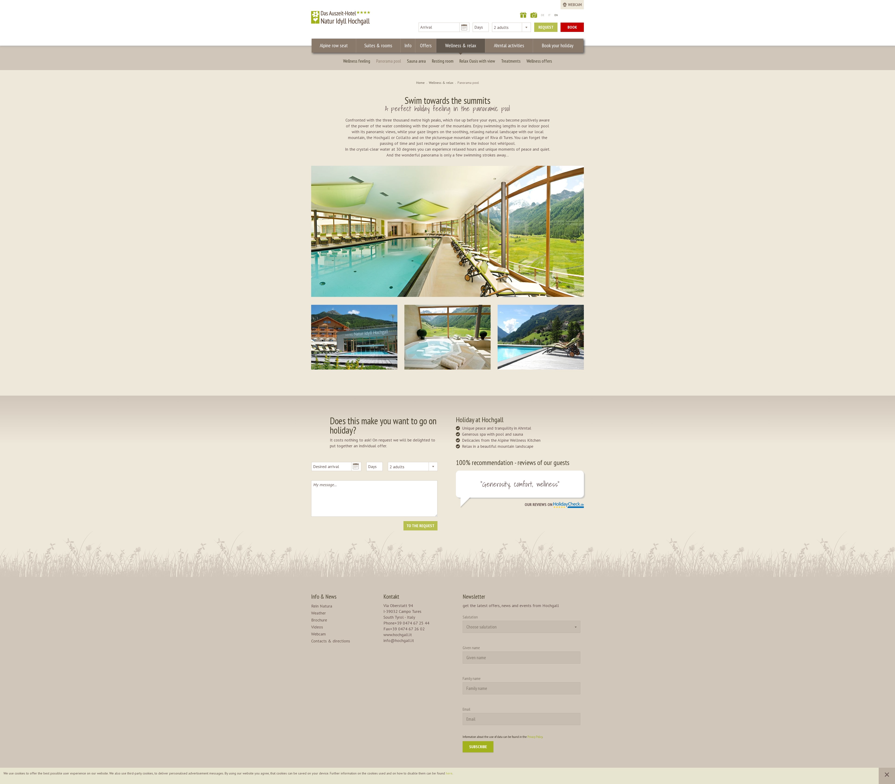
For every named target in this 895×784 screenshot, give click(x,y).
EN (556, 15)
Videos (317, 627)
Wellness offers (539, 61)
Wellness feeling (356, 61)
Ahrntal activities (509, 45)
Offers (426, 45)
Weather (318, 613)
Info (408, 45)
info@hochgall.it (398, 640)
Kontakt (391, 596)
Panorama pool (388, 61)
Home (420, 83)
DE (542, 15)
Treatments (510, 61)
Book (572, 27)
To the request (420, 525)
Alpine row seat (334, 45)
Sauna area (416, 61)
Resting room (443, 61)
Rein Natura (321, 606)
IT (549, 15)
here (449, 773)
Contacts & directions (330, 641)
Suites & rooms (378, 45)
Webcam (318, 634)
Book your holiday (557, 45)
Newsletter (474, 596)
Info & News (324, 596)
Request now (546, 28)
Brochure (319, 620)
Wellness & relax (460, 45)
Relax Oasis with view (477, 61)
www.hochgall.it (397, 634)
